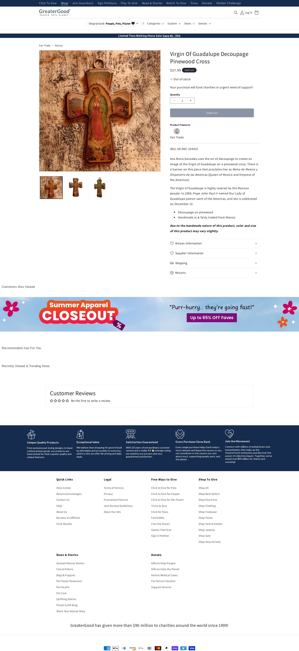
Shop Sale (205, 535)
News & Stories (152, 3)
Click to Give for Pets (163, 487)
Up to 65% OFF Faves (211, 317)
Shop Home (206, 517)
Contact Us (63, 499)
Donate (207, 3)
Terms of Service (114, 487)
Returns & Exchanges (68, 494)
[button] (236, 13)
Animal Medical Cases (164, 575)
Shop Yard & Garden (211, 523)
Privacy (108, 494)
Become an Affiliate (68, 517)
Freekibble (157, 517)
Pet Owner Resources (69, 581)
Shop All (204, 487)
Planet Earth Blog (67, 605)
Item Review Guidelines (118, 505)
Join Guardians (82, 3)
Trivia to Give (159, 505)
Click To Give (48, 3)
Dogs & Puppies (65, 575)
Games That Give (161, 529)
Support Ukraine (161, 587)
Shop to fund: (109, 23)
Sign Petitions (107, 3)
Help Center (63, 487)
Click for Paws (159, 512)
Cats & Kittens (64, 569)
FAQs (59, 505)
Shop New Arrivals (209, 541)
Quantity (175, 94)
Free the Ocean (160, 523)
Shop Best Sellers (209, 494)
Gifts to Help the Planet (165, 569)
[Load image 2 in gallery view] (75, 187)
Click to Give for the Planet (167, 499)
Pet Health (62, 587)
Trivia (194, 3)
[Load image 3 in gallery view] (100, 187)
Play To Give (129, 3)
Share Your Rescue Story (70, 611)
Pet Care (61, 593)
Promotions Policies (116, 499)
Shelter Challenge (228, 3)
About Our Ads (112, 512)
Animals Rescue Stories (70, 563)
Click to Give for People (165, 494)
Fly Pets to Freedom (163, 581)
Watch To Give (176, 3)
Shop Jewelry (207, 529)
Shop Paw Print (208, 499)
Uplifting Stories (66, 599)
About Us (61, 512)
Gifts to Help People (163, 563)
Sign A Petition (160, 535)
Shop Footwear (208, 512)
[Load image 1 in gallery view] (51, 187)
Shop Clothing (207, 505)
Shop (64, 3)
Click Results (64, 523)
